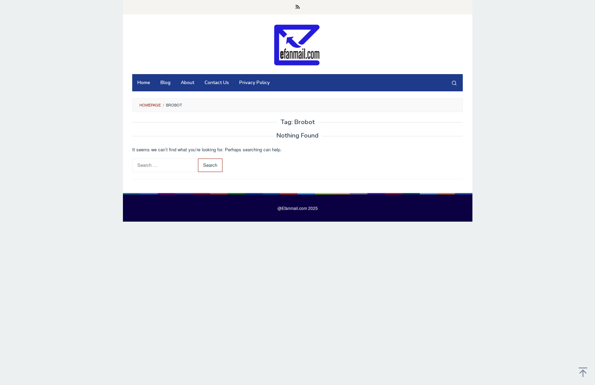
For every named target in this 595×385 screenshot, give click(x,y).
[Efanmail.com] (297, 44)
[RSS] (297, 7)
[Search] (454, 82)
